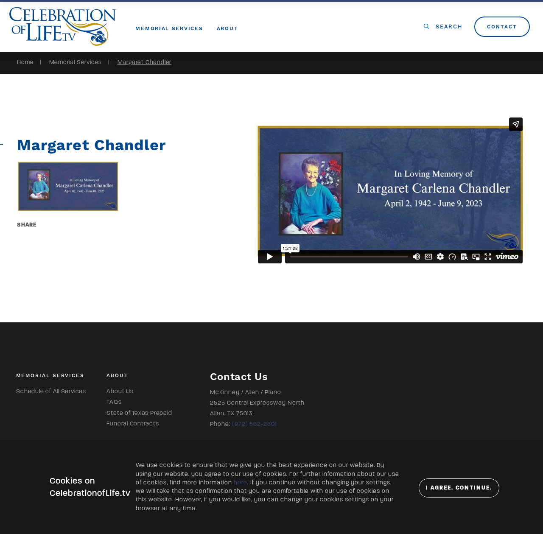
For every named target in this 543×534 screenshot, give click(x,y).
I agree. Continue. (459, 487)
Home (25, 62)
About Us (119, 391)
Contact (502, 27)
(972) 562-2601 (254, 424)
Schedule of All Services (51, 391)
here (240, 482)
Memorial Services (75, 62)
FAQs (113, 401)
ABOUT (227, 28)
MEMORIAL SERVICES (169, 28)
